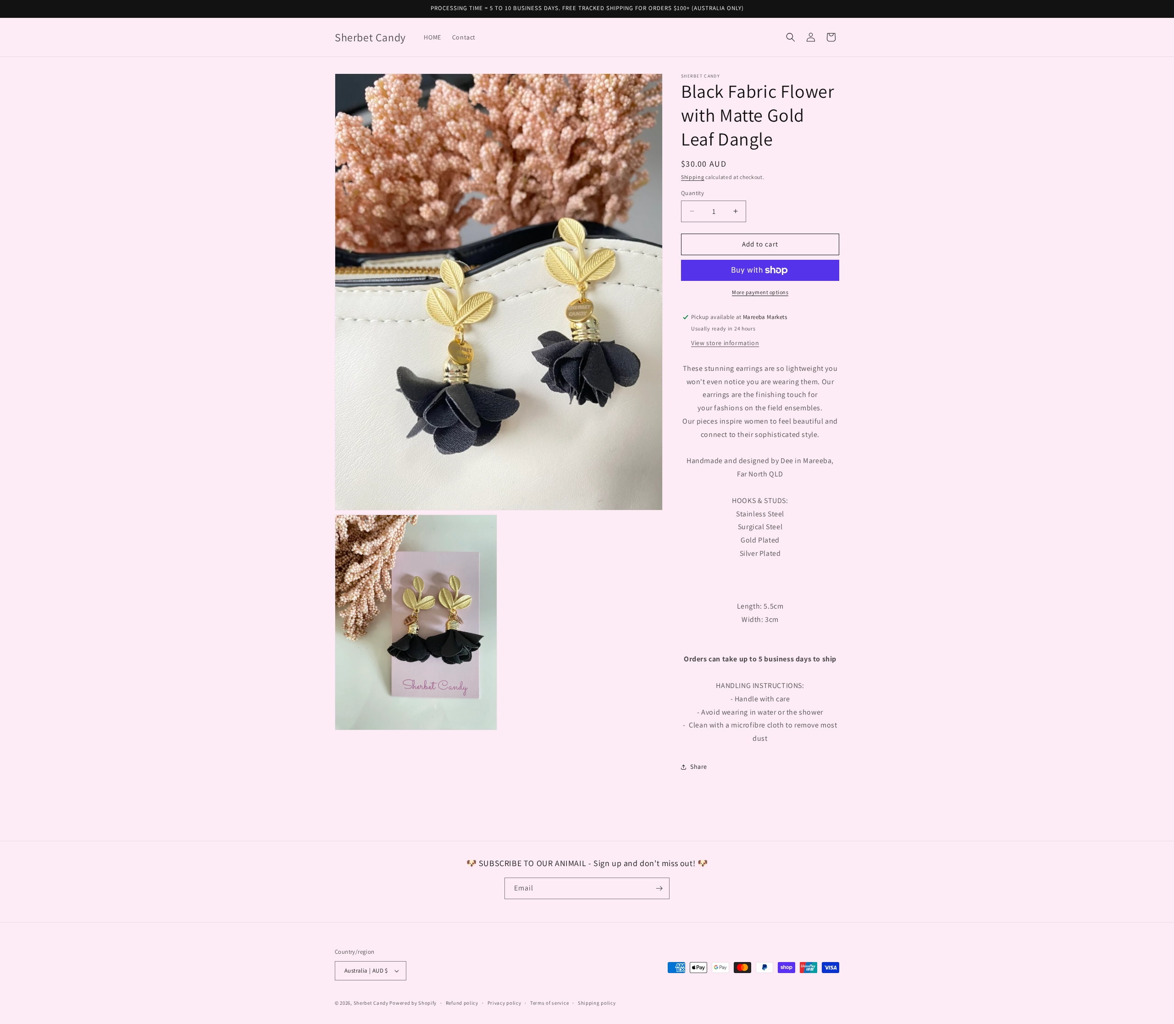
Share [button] (698, 766)
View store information (725, 343)
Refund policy (462, 1003)
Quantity (692, 193)
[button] (791, 37)
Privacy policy (504, 1003)
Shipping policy (597, 1003)
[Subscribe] (659, 888)
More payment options (760, 292)
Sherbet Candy (372, 1003)
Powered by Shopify (413, 1003)
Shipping (692, 176)
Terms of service (549, 1003)
